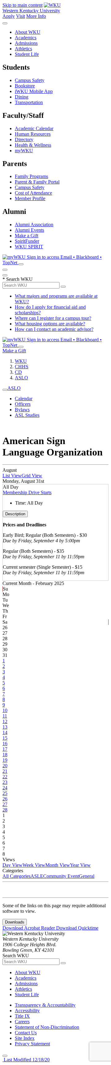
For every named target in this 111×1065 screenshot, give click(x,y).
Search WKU (17, 279)
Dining (21, 96)
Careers (22, 1021)
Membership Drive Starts (27, 492)
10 (4, 710)
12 (4, 721)
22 (4, 776)
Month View (57, 865)
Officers (23, 404)
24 (4, 787)
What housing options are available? (50, 323)
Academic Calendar (34, 128)
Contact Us (26, 1032)
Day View (12, 865)
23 (4, 782)
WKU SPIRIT (29, 246)
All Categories (16, 876)
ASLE (37, 876)
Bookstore (25, 85)
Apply (8, 16)
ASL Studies (27, 415)
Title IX (22, 1016)
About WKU (27, 32)
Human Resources (33, 134)
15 (4, 738)
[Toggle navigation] (4, 390)
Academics (25, 37)
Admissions (26, 43)
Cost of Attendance (33, 193)
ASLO (21, 377)
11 (4, 715)
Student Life (27, 54)
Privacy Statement (32, 1043)
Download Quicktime (77, 928)
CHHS (21, 366)
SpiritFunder (27, 241)
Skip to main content (22, 5)
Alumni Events (29, 230)
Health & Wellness (33, 145)
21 (4, 771)
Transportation (29, 102)
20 (4, 765)
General (86, 876)
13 (4, 727)
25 (4, 793)
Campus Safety (29, 80)
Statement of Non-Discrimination (47, 1027)
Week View (34, 865)
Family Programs (31, 176)
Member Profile (30, 198)
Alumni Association (34, 224)
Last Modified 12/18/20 (26, 1059)
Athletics (23, 48)
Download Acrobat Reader (29, 928)
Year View (80, 865)
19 (4, 760)
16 (4, 743)
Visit (20, 16)
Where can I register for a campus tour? (53, 318)
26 (4, 798)
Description (15, 514)
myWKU (24, 150)
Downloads (14, 922)
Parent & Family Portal (37, 181)
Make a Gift (26, 235)
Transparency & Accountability (45, 1005)
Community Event (61, 876)
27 (4, 804)
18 (4, 754)
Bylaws (22, 409)
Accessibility (27, 1010)
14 (4, 732)
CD (18, 372)
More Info (36, 16)
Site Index (25, 1038)
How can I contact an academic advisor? (54, 329)
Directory (24, 139)
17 (4, 749)
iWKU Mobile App (34, 91)
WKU (21, 361)
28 (4, 809)
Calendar (23, 398)
